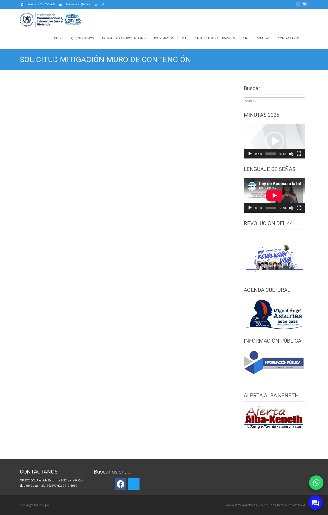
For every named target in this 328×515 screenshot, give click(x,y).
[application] (274, 141)
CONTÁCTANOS (288, 38)
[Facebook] (120, 484)
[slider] (271, 153)
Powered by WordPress (241, 505)
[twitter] (298, 6)
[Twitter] (134, 484)
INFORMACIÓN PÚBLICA (170, 38)
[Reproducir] (250, 153)
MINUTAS (263, 38)
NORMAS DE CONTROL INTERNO (124, 38)
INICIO (58, 38)
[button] (274, 141)
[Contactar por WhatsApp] (316, 482)
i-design (274, 505)
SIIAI (246, 38)
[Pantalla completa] (299, 153)
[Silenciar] (291, 153)
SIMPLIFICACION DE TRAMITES (215, 38)
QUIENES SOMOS (82, 38)
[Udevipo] (46, 18)
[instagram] (304, 6)
